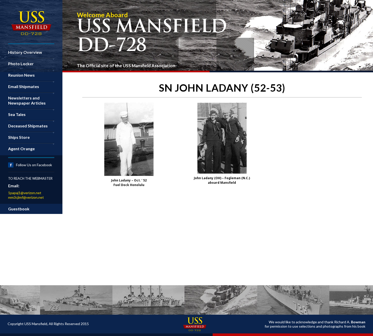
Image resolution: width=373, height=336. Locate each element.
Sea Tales (17, 114)
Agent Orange (21, 148)
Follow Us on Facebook (34, 165)
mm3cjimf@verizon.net (26, 197)
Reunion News (21, 75)
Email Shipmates (23, 86)
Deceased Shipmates (28, 125)
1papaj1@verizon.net (24, 193)
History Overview (25, 52)
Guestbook (18, 208)
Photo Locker (21, 63)
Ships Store (19, 137)
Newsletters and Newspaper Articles (27, 100)
